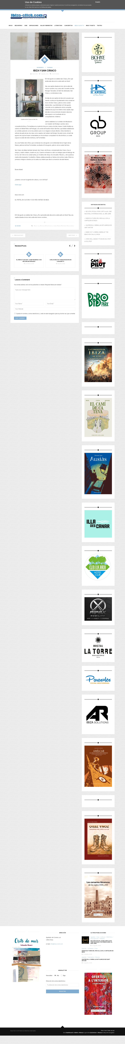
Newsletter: (49, 975)
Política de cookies (46, 7)
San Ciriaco (71, 226)
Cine (25, 25)
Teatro (99, 25)
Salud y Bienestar (46, 25)
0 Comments (55, 74)
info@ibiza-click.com (56, 944)
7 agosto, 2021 (44, 74)
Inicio (11, 25)
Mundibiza (40, 67)
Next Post (72, 235)
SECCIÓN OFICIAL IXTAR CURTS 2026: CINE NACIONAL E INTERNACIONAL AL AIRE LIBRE (101, 942)
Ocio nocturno (94, 938)
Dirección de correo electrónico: (55, 981)
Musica (97, 957)
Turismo (50, 67)
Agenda (92, 937)
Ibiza (59, 226)
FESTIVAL (109, 937)
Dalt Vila (37, 226)
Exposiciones (33, 25)
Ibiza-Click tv (79, 25)
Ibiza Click (35, 74)
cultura (103, 937)
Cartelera (90, 948)
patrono (64, 226)
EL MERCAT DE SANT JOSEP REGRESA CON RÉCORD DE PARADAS (29, 260)
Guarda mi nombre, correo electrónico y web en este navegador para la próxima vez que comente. (45, 313)
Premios (102, 938)
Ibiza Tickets (90, 25)
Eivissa (43, 226)
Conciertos (68, 25)
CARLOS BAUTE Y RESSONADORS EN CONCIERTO (60, 260)
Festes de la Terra (51, 226)
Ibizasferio (18, 25)
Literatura (58, 25)
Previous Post (18, 235)
